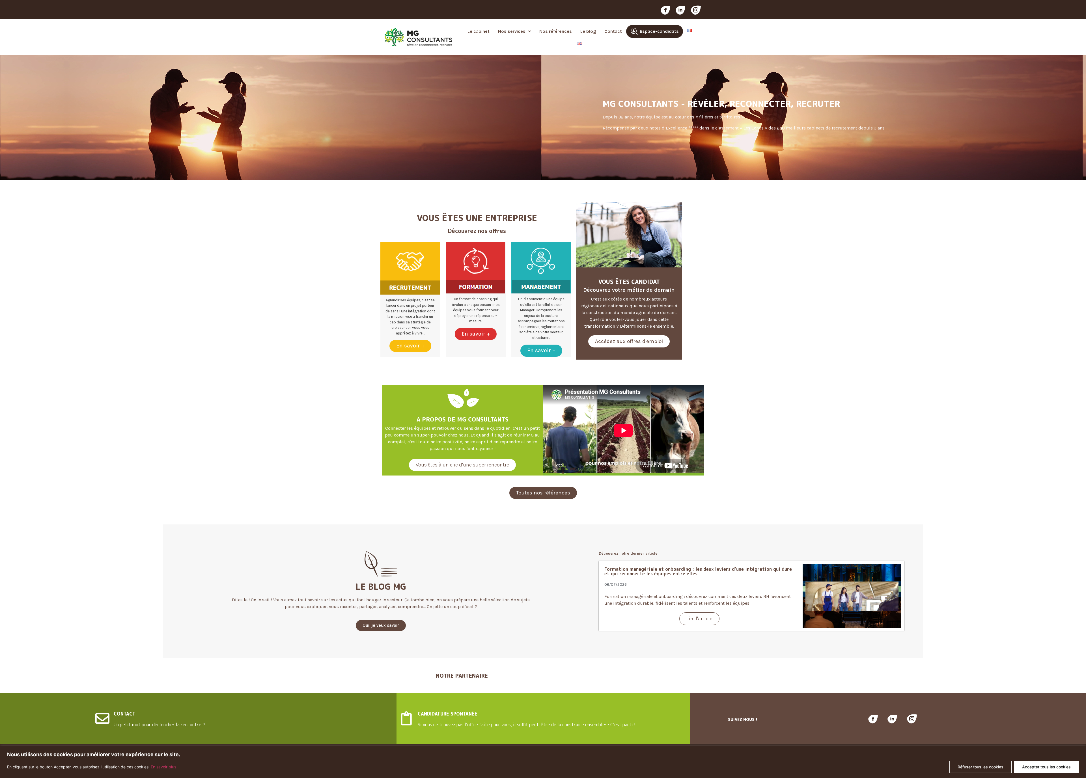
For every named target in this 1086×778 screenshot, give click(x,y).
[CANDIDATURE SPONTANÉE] (406, 718)
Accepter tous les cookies (1046, 766)
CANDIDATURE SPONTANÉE (447, 714)
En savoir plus (163, 766)
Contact (613, 31)
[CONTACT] (102, 718)
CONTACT (124, 714)
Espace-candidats (659, 31)
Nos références (555, 31)
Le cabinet (478, 31)
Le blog (588, 31)
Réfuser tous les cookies (980, 766)
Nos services (511, 31)
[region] (543, 762)
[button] (514, 31)
